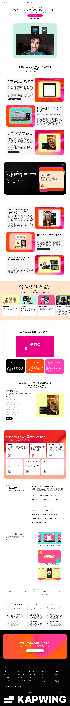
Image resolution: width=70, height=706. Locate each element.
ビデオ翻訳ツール (37, 594)
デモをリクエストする (58, 2)
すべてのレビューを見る (10, 182)
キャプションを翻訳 (13, 152)
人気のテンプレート (32, 678)
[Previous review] (60, 165)
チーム (43, 680)
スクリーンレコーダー (7, 680)
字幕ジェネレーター (37, 605)
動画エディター (6, 673)
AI (14, 2)
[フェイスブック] (20, 687)
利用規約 (56, 683)
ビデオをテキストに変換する (26, 594)
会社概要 (43, 673)
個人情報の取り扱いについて (59, 681)
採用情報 (56, 674)
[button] (51, 180)
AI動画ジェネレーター (20, 674)
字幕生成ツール (12, 591)
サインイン (64, 2)
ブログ (43, 677)
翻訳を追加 (7, 396)
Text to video (52, 605)
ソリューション (19, 2)
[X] (11, 687)
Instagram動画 (31, 677)
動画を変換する (6, 677)
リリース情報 (57, 678)
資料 (42, 674)
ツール (11, 2)
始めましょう (34, 15)
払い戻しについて (57, 680)
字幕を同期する (46, 594)
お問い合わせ (44, 681)
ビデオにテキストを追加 (56, 591)
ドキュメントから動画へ (21, 680)
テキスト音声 (19, 678)
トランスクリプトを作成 (43, 248)
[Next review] (63, 165)
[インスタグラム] (16, 687)
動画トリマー (6, 678)
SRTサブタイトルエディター (35, 591)
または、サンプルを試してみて (35, 18)
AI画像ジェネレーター (20, 677)
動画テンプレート (32, 673)
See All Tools (9, 418)
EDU (42, 678)
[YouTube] (13, 687)
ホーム (30, 7)
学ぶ (24, 2)
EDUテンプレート (32, 680)
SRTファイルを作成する (22, 591)
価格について (29, 2)
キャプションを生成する (14, 99)
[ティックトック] (18, 687)
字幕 (33, 7)
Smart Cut (18, 673)
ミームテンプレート (32, 674)
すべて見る (6, 539)
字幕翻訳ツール (46, 591)
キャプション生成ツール (38, 7)
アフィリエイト (57, 677)
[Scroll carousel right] (67, 305)
